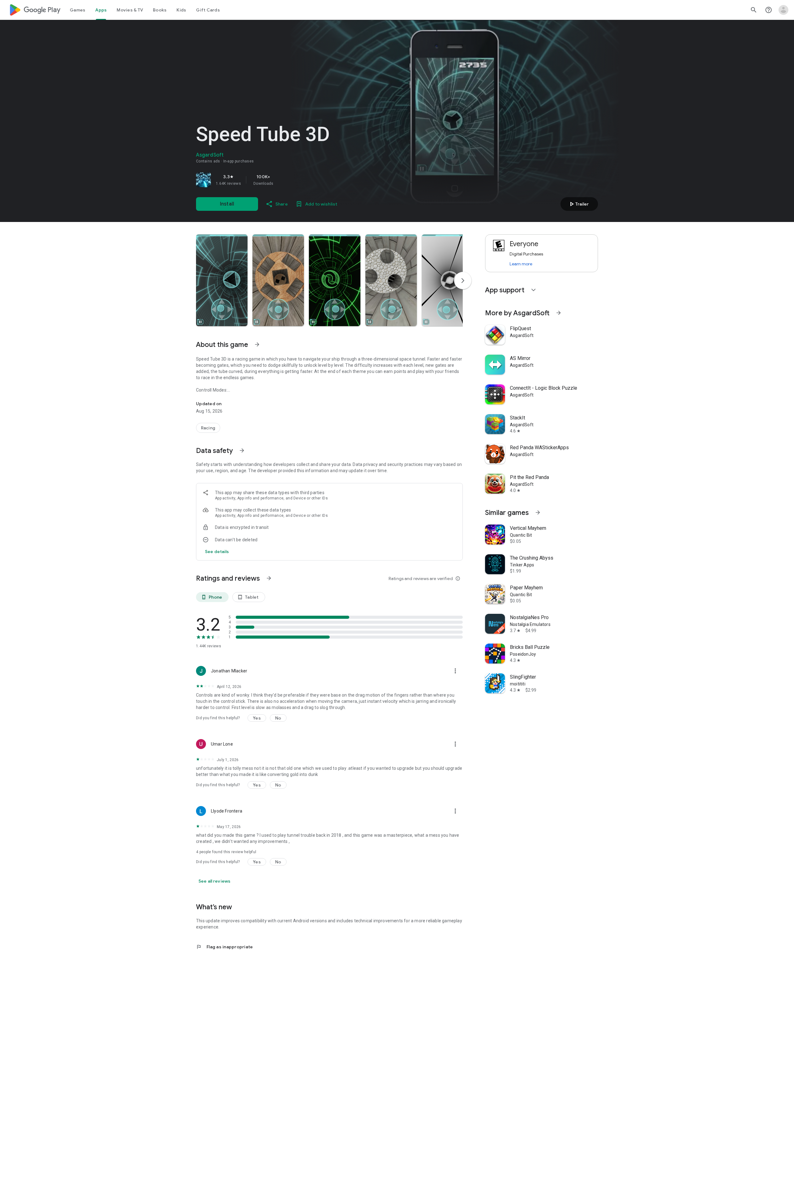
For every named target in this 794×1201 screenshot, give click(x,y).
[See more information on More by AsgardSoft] (558, 312)
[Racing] (208, 427)
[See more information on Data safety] (241, 450)
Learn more (521, 264)
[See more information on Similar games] (537, 512)
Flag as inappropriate (224, 947)
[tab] (77, 10)
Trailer (578, 204)
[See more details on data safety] (217, 551)
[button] (222, 280)
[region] (283, 179)
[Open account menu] (783, 9)
